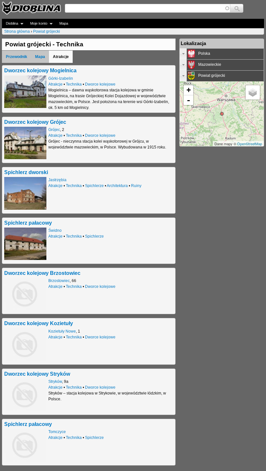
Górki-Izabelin (60, 78)
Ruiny (136, 185)
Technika (74, 84)
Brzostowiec (59, 280)
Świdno (55, 230)
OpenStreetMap (249, 143)
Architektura (117, 185)
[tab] (222, 53)
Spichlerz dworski (26, 172)
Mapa (63, 23)
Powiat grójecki (46, 31)
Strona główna (17, 31)
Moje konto (36, 23)
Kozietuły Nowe (62, 331)
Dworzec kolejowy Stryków (37, 374)
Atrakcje (55, 84)
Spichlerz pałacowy (28, 223)
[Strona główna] (31, 8)
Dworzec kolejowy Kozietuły (38, 323)
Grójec (54, 129)
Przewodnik (16, 56)
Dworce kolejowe (100, 84)
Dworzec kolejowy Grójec (35, 122)
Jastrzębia (57, 180)
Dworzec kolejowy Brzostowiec (42, 273)
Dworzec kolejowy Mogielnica (40, 70)
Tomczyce (57, 432)
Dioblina (10, 23)
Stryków (55, 381)
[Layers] (253, 92)
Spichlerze (94, 185)
